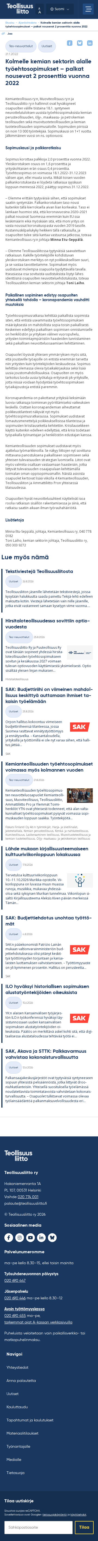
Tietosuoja (15, 1473)
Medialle (14, 1460)
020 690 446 (15, 1298)
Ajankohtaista (27, 22)
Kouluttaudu (17, 1407)
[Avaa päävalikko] (88, 9)
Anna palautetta (21, 1381)
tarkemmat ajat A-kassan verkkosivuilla (38, 1322)
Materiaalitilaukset (22, 1433)
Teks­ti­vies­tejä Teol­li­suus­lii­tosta (39, 571)
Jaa (9, 33)
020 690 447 (15, 1281)
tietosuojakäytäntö (54, 1514)
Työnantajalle (18, 1447)
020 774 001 (28, 1197)
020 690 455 (15, 1316)
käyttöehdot (78, 1514)
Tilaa (84, 1527)
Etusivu (9, 22)
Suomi (59, 9)
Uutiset (47, 46)
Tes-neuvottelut (21, 46)
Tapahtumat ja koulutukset (30, 1420)
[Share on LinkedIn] (90, 43)
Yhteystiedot (17, 1368)
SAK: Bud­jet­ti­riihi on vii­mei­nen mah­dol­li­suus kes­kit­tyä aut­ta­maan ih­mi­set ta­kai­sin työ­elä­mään (49, 695)
